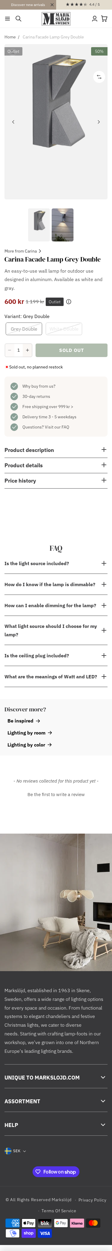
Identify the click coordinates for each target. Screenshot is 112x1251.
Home (10, 37)
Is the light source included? (36, 563)
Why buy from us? (39, 386)
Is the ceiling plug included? (36, 656)
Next (98, 121)
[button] (7, 18)
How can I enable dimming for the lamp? (50, 605)
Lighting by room (26, 733)
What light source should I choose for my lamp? (50, 630)
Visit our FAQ (57, 427)
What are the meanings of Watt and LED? (50, 677)
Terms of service (59, 1210)
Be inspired (20, 721)
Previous (13, 121)
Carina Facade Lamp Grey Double (53, 37)
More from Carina (20, 251)
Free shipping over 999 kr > (47, 406)
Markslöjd (61, 1199)
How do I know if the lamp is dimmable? (49, 584)
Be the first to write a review (56, 794)
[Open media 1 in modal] (56, 122)
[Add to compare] (99, 77)
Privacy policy (93, 1200)
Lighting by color (26, 745)
